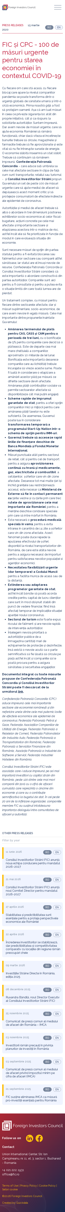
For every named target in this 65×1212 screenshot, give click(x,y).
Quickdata (22, 1202)
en (57, 852)
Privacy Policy (28, 1185)
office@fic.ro (10, 1174)
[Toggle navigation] (58, 7)
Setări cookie (10, 1189)
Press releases (12, 25)
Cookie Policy (47, 1185)
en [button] (58, 27)
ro (47, 852)
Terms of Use (10, 1185)
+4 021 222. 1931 (13, 1170)
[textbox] (32, 840)
